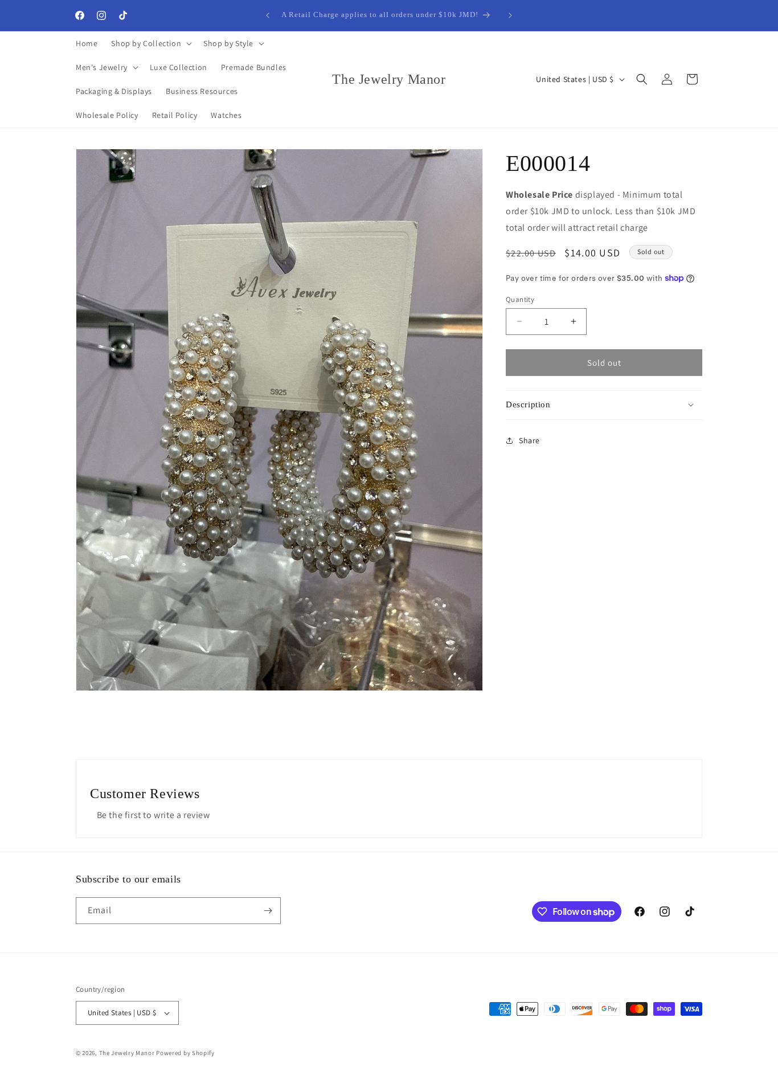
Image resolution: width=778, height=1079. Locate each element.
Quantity (520, 299)
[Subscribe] (267, 910)
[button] (150, 43)
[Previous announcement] (267, 15)
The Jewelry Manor (127, 1053)
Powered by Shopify (185, 1053)
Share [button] (529, 440)
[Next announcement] (510, 15)
